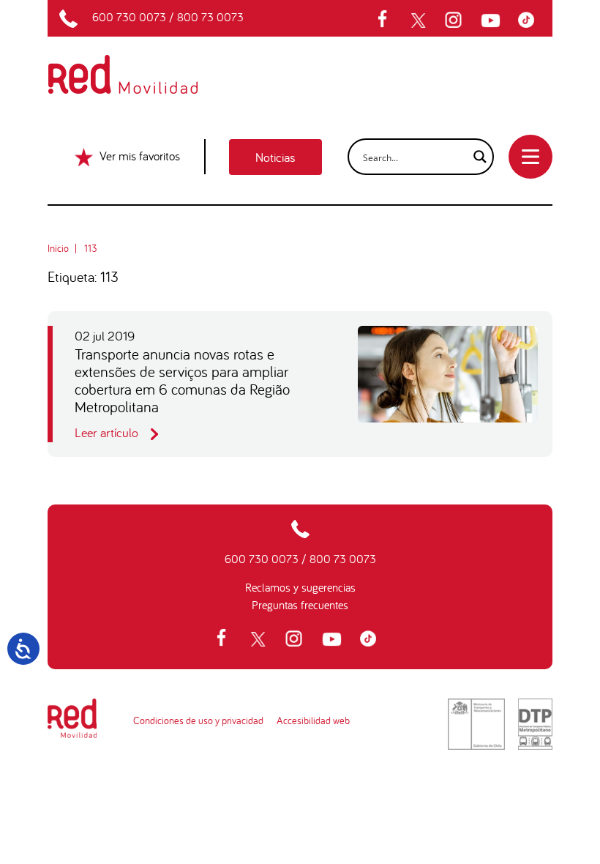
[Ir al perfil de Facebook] (387, 20)
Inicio (58, 248)
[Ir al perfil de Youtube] (492, 20)
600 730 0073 (129, 17)
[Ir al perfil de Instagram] (455, 20)
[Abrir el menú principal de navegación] (530, 157)
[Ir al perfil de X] (420, 20)
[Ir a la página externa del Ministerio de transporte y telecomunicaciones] (476, 724)
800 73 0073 (210, 17)
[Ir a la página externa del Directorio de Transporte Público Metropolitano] (535, 724)
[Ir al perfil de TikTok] (529, 20)
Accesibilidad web (313, 720)
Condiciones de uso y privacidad (198, 720)
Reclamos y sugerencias (300, 587)
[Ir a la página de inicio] (140, 64)
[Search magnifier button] (475, 157)
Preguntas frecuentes (300, 604)
